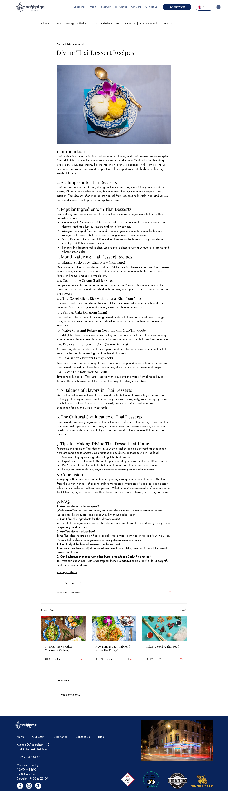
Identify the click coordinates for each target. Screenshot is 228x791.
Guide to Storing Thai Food (162, 646)
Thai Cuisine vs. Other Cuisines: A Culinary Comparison (58, 648)
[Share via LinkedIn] (73, 582)
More (166, 23)
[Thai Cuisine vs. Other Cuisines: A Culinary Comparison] (63, 628)
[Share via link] (80, 582)
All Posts (45, 23)
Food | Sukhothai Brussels (106, 23)
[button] (218, 7)
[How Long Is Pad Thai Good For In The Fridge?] (114, 628)
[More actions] (169, 44)
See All (183, 609)
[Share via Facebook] (58, 582)
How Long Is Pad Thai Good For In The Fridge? (112, 648)
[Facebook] (20, 786)
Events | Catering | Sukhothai (71, 23)
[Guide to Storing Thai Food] (164, 628)
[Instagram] (29, 786)
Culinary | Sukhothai (67, 572)
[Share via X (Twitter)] (65, 582)
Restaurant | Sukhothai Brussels (141, 23)
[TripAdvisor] (38, 786)
